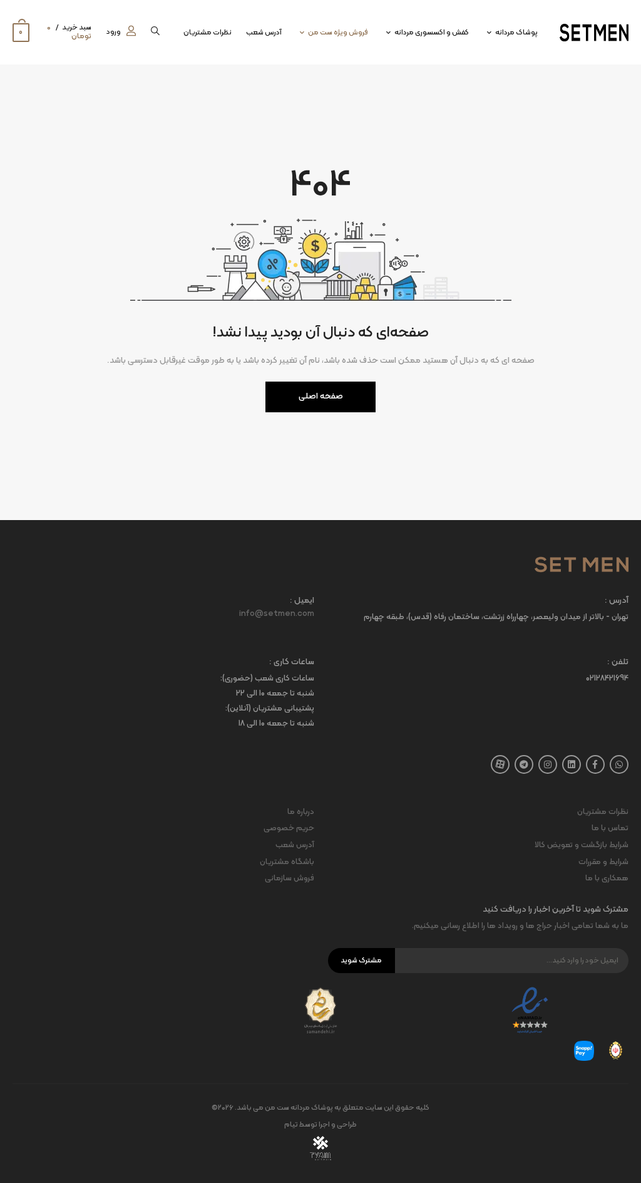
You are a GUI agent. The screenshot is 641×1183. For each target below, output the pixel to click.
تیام (291, 1124)
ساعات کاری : (291, 662)
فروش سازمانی (289, 878)
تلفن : (617, 662)
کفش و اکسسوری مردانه (431, 32)
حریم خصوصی (289, 828)
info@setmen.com (276, 614)
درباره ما (300, 812)
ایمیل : (302, 601)
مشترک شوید (361, 960)
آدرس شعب (264, 32)
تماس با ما (610, 828)
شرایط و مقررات (603, 862)
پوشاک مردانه (516, 32)
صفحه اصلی (321, 396)
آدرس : (616, 601)
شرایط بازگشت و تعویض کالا (581, 845)
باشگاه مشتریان (287, 862)
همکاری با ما (606, 878)
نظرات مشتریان (207, 32)
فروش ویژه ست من (338, 32)
